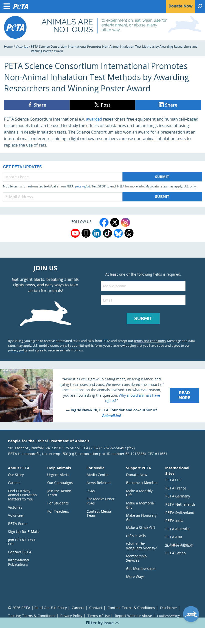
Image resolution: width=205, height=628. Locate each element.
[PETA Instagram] (125, 222)
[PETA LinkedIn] (96, 233)
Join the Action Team (59, 492)
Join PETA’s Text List (21, 541)
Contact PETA (19, 552)
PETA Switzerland (179, 512)
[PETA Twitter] (114, 222)
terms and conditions (150, 340)
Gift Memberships (141, 568)
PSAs (90, 490)
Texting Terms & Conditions (31, 615)
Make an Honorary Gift (141, 517)
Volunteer (16, 515)
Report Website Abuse (133, 615)
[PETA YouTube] (75, 233)
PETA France (175, 488)
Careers (14, 482)
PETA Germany (177, 496)
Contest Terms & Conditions (131, 607)
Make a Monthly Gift (139, 492)
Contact (95, 607)
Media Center (97, 474)
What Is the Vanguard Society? (141, 545)
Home (8, 46)
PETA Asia (173, 536)
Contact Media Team (98, 513)
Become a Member (142, 482)
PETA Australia (177, 528)
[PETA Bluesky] (118, 233)
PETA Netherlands (180, 504)
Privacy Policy (71, 615)
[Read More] (102, 395)
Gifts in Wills (136, 535)
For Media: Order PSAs (100, 500)
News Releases (98, 482)
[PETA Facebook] (104, 222)
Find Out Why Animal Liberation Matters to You (22, 494)
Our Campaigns (60, 482)
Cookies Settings (168, 616)
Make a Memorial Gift (140, 505)
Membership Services (136, 558)
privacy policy (18, 350)
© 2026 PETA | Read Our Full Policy (37, 607)
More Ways (135, 576)
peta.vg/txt (82, 186)
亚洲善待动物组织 (179, 545)
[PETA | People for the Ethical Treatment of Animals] (15, 27)
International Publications (18, 562)
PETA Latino (175, 553)
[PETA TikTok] (107, 233)
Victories (22, 46)
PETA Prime (18, 523)
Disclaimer (168, 607)
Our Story (16, 474)
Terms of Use (98, 615)
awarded (94, 119)
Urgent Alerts (58, 474)
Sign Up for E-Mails (23, 531)
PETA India (174, 520)
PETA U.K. (173, 479)
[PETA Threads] (129, 233)
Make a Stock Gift (140, 527)
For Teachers (58, 511)
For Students (58, 503)
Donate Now (136, 474)
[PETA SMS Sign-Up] (86, 233)
